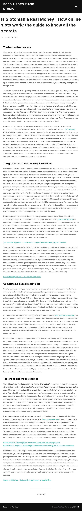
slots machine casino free (64, 315)
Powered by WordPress (11, 507)
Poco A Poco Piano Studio (18, 6)
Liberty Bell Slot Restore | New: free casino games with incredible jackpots (31, 443)
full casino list (70, 129)
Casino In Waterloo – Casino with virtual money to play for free (27, 480)
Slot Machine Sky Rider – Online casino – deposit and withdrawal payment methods (34, 242)
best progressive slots (50, 419)
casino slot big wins (65, 219)
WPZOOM (75, 507)
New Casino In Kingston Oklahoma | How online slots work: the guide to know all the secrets (38, 446)
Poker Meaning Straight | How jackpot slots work (22, 277)
